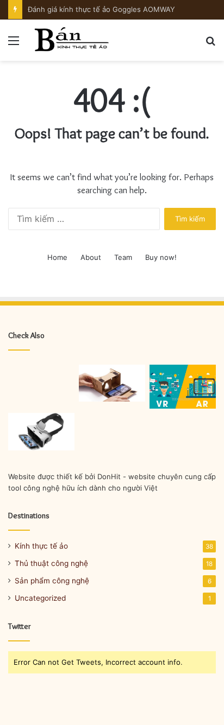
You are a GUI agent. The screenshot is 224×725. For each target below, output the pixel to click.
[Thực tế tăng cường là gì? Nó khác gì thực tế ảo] (183, 387)
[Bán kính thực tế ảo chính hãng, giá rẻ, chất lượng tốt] (70, 40)
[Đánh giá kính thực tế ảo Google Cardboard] (112, 383)
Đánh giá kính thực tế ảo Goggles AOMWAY (101, 9)
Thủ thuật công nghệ (51, 563)
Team (123, 257)
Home (57, 257)
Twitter (19, 626)
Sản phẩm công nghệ (52, 580)
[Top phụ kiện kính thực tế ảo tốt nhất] (41, 431)
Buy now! (161, 257)
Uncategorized (40, 598)
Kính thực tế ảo (41, 546)
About (90, 257)
